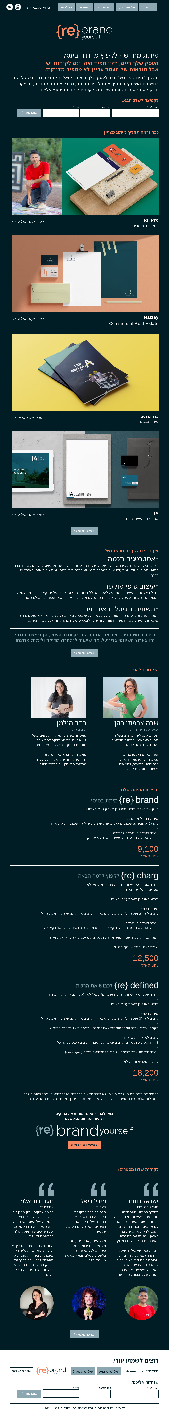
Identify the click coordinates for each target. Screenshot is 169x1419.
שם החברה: (104, 107)
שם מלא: (154, 107)
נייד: (77, 107)
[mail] (9, 7)
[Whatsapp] (18, 7)
